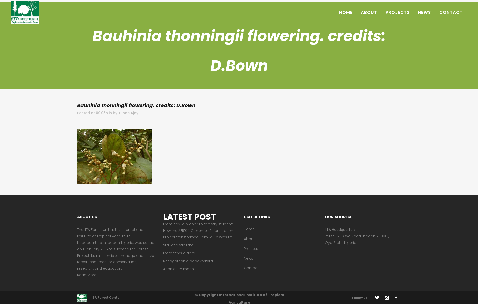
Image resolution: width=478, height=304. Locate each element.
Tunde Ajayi (128, 112)
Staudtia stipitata (178, 245)
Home (249, 229)
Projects (251, 248)
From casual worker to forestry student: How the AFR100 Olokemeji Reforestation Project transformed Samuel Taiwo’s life (198, 231)
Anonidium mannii (179, 268)
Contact (251, 267)
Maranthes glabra (179, 253)
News (248, 258)
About (249, 238)
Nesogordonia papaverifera (188, 261)
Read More (86, 274)
